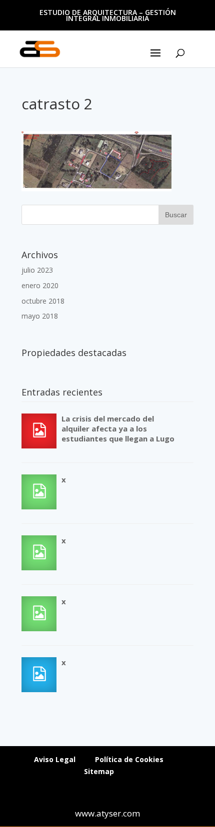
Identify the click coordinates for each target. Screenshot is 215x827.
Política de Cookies (129, 759)
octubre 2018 (43, 301)
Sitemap (99, 771)
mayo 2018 (40, 316)
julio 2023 (37, 270)
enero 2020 (40, 285)
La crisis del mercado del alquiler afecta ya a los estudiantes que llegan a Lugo (118, 428)
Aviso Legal (55, 759)
